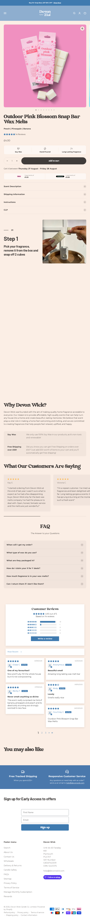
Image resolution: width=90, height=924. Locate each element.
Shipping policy (12, 915)
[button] (9, 134)
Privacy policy (22, 912)
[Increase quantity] (16, 160)
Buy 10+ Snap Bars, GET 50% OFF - (45, 3)
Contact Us (9, 857)
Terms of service (37, 912)
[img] (13, 661)
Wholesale (9, 861)
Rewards (8, 896)
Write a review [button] (45, 639)
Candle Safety (10, 870)
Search (7, 848)
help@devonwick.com (75, 783)
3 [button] (45, 733)
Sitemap (7, 879)
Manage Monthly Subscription (18, 892)
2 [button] (42, 733)
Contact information (29, 915)
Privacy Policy (10, 883)
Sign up (45, 827)
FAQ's (6, 874)
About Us (8, 852)
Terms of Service (11, 888)
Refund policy (9, 912)
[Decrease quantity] (7, 160)
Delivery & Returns (12, 865)
